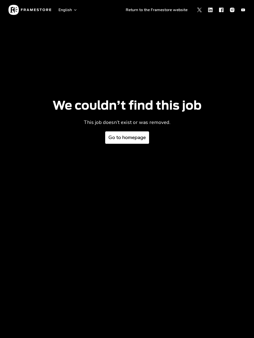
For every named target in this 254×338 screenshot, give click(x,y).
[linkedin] (210, 10)
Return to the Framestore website (157, 10)
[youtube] (243, 10)
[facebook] (221, 10)
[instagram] (232, 10)
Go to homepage (127, 137)
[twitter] (199, 10)
